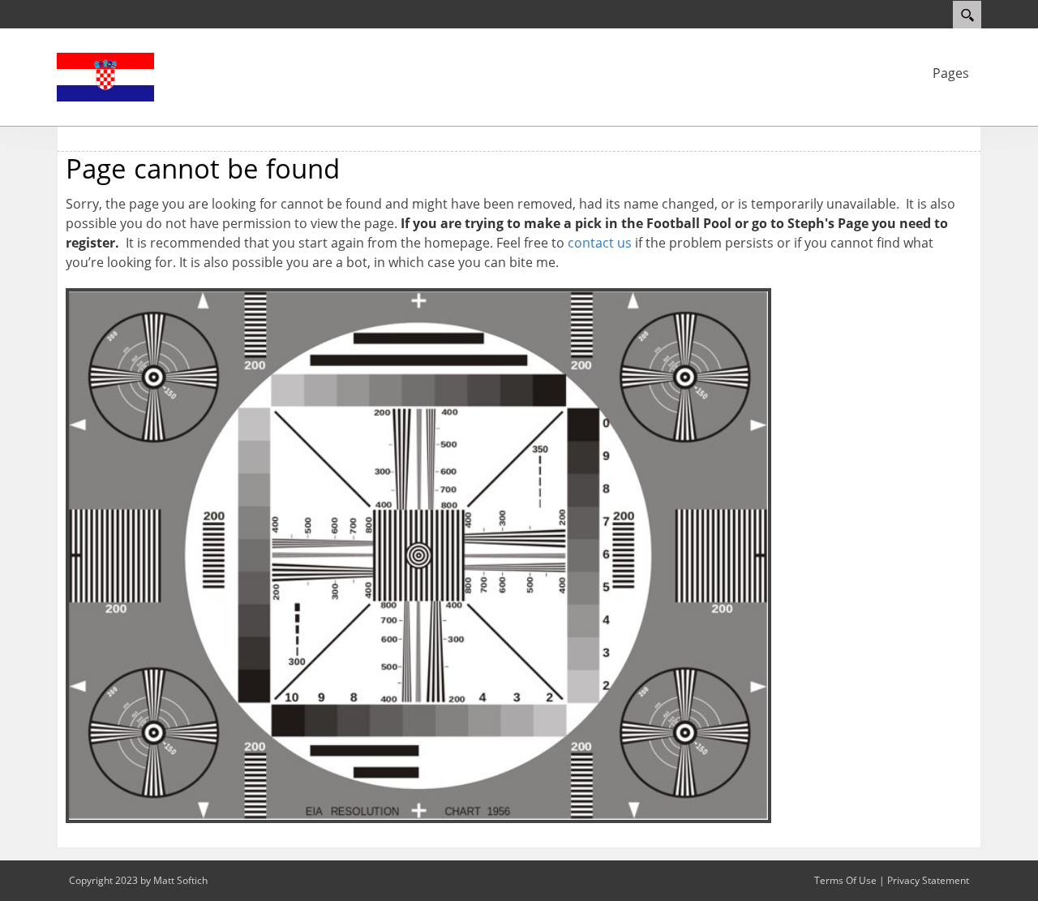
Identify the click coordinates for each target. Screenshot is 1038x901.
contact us (600, 243)
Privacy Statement (928, 880)
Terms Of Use (845, 880)
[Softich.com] (105, 75)
